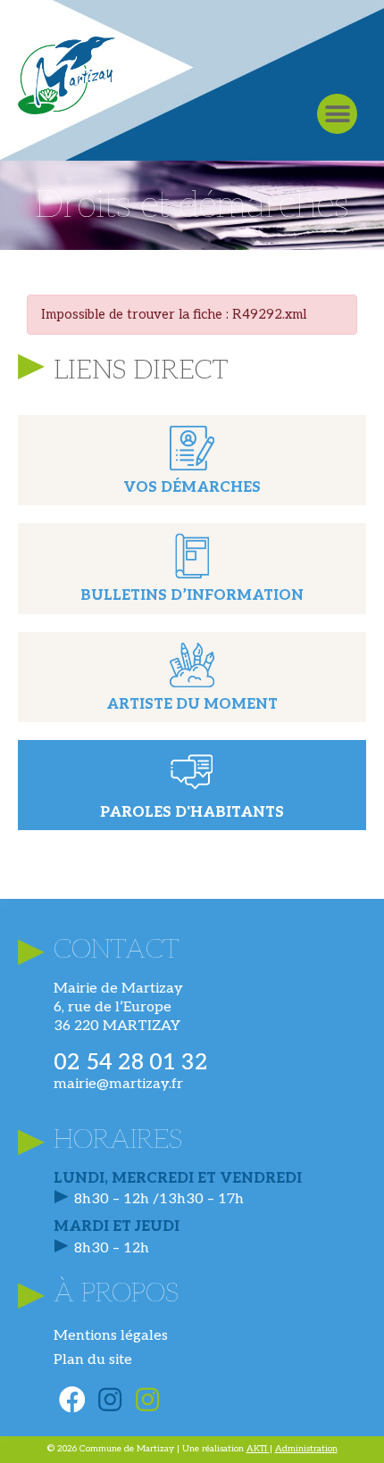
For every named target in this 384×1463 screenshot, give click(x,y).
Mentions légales (111, 1335)
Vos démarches (192, 487)
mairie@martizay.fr (118, 1084)
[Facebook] (72, 1399)
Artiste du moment (192, 704)
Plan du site (93, 1359)
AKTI (258, 1448)
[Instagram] (110, 1399)
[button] (337, 114)
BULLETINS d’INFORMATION (192, 595)
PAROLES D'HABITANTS (192, 812)
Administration (306, 1448)
